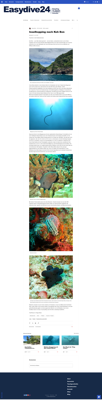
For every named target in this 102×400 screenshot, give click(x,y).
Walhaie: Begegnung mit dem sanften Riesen (51, 347)
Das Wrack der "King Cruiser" (69, 347)
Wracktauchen (71, 386)
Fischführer (56, 20)
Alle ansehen (76, 333)
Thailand (42, 315)
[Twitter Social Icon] (26, 395)
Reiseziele (70, 381)
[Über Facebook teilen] (29, 323)
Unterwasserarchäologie (65, 20)
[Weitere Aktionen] (72, 28)
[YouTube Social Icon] (28, 395)
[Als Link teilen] (38, 323)
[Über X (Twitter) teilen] (32, 323)
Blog (68, 394)
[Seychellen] (31, 340)
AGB (56, 395)
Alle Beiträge (25, 20)
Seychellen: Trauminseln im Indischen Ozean (29, 347)
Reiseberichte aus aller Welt (47, 20)
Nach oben (1, 395)
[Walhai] (51, 340)
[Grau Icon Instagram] (99, 2)
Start (68, 378)
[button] (79, 8)
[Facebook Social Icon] (24, 395)
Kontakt (69, 389)
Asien (38, 315)
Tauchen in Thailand (50, 315)
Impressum (47, 395)
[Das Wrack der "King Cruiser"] (70, 340)
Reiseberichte (32, 315)
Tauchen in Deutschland (34, 20)
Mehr (73, 20)
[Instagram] (29, 395)
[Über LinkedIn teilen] (35, 323)
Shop (68, 391)
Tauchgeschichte (72, 384)
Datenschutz (52, 395)
